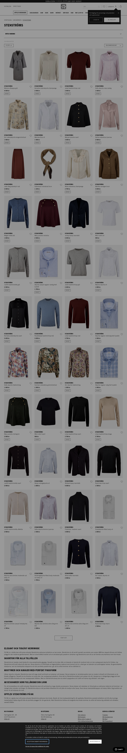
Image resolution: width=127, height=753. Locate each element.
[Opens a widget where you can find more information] (119, 749)
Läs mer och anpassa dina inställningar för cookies (37, 746)
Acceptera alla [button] (95, 741)
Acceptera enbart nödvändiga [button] (37, 741)
